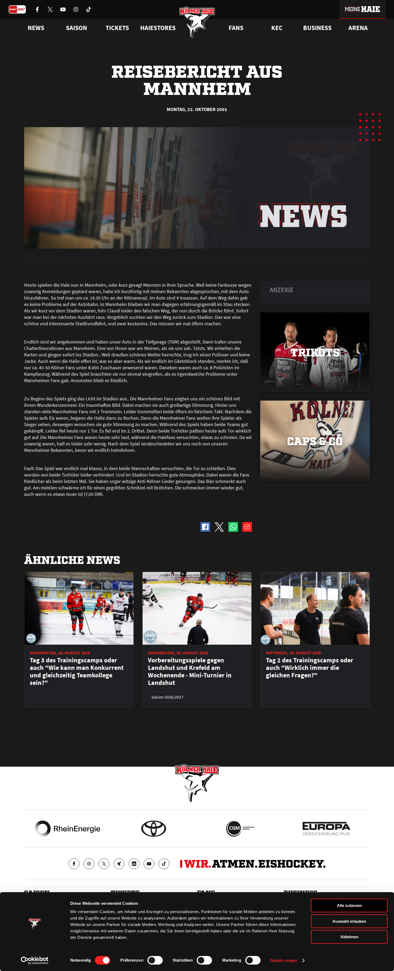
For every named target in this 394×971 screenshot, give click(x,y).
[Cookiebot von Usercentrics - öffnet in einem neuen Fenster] (34, 961)
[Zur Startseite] (197, 22)
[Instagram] (89, 863)
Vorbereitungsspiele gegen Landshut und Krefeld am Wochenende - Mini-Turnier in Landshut (190, 671)
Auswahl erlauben (349, 921)
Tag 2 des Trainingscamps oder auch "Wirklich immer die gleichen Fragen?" (309, 667)
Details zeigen (283, 960)
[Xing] (119, 863)
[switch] (155, 960)
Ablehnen (349, 937)
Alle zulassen (349, 905)
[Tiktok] (164, 863)
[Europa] (326, 829)
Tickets (117, 28)
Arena (358, 28)
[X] (104, 863)
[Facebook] (74, 863)
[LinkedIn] (134, 863)
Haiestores (158, 28)
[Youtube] (149, 863)
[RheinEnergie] (67, 829)
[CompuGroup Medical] (240, 829)
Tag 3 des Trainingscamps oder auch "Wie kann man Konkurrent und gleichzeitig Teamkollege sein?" (77, 671)
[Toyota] (154, 829)
